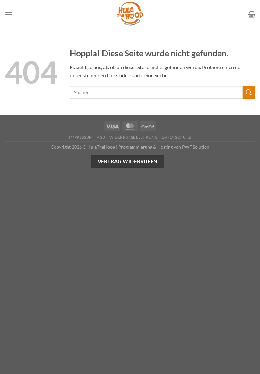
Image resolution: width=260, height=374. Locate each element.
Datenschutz (176, 137)
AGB (101, 137)
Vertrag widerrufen (128, 161)
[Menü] (8, 14)
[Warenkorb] (251, 14)
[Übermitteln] (249, 92)
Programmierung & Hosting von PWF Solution (163, 147)
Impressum (81, 137)
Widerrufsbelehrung (133, 137)
